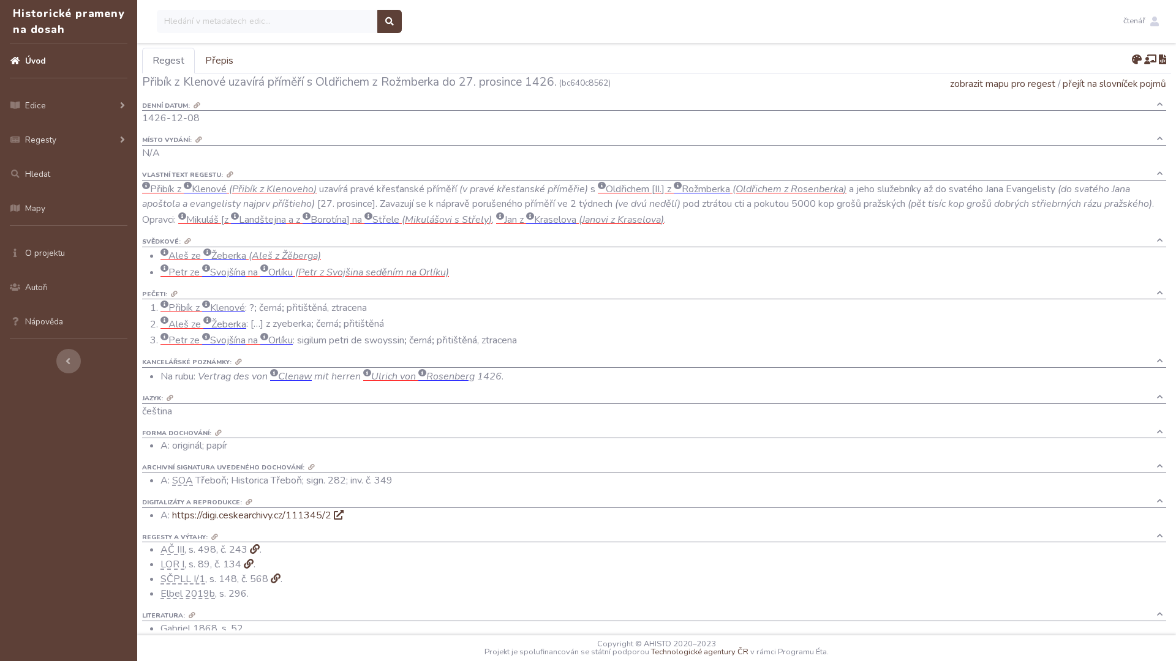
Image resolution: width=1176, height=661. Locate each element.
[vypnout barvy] (1137, 60)
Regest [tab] (168, 60)
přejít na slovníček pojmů (1114, 83)
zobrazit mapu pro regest (1002, 83)
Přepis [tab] (219, 60)
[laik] (1150, 60)
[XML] (1162, 60)
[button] (1141, 21)
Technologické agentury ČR (699, 651)
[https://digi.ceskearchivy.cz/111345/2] (339, 515)
